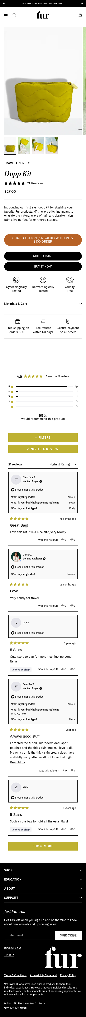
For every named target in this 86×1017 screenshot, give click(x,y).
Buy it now (43, 266)
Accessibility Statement (43, 975)
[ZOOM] (80, 129)
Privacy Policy (68, 975)
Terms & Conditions (15, 975)
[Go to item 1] (10, 145)
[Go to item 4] (52, 145)
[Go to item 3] (38, 145)
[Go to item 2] (24, 145)
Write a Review (52, 450)
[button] (23, 183)
